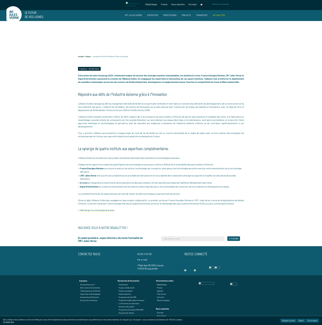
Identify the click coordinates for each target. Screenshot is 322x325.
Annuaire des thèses (126, 313)
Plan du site (161, 294)
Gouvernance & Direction (89, 297)
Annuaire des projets (126, 307)
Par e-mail (142, 259)
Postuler (160, 313)
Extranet (192, 4)
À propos (83, 281)
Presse (164, 4)
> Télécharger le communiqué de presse (96, 210)
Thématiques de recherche (90, 291)
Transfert (202, 15)
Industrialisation (125, 294)
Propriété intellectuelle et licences (131, 300)
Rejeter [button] (301, 321)
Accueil (81, 56)
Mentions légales (163, 300)
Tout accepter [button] (312, 321)
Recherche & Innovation (128, 281)
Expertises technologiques (90, 294)
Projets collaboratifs (127, 288)
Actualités (219, 15)
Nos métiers (161, 316)
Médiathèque (151, 4)
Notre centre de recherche (90, 288)
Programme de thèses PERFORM (131, 310)
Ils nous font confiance (88, 300)
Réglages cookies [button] (288, 321)
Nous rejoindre (178, 4)
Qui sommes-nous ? (87, 285)
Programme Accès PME (127, 297)
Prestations (170, 15)
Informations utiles (164, 281)
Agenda (160, 291)
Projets (186, 15)
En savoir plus (8, 322)
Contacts (160, 297)
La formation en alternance (129, 303)
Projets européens (126, 291)
